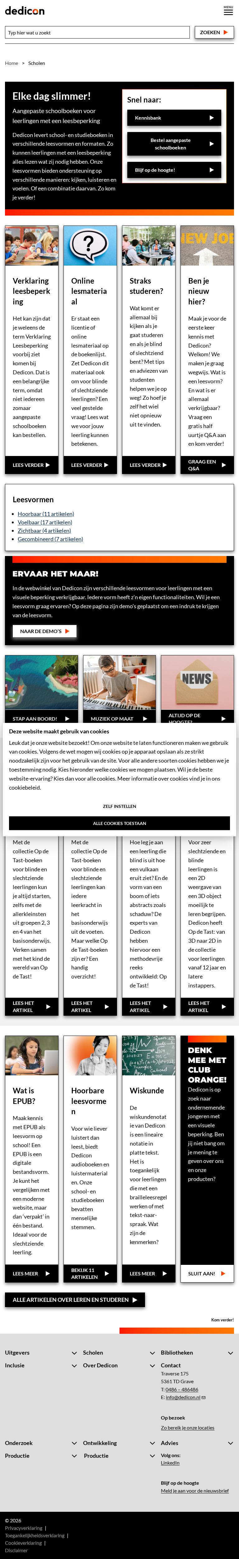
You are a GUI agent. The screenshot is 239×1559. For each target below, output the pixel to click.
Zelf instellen (119, 806)
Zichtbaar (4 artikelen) (44, 530)
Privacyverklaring (23, 1528)
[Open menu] (228, 10)
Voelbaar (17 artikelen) (45, 522)
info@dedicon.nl (183, 1397)
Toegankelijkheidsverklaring (34, 1535)
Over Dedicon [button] (100, 1365)
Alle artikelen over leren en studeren (71, 1299)
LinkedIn (170, 1463)
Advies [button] (169, 1442)
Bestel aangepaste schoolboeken (178, 143)
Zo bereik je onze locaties (187, 1427)
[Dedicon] (25, 10)
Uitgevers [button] (17, 1352)
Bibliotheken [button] (177, 1352)
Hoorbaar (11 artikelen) (46, 513)
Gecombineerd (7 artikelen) (50, 539)
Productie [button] (17, 1455)
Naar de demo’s (41, 631)
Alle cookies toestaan (119, 823)
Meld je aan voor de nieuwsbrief (195, 1490)
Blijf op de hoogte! (155, 170)
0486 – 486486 (182, 1389)
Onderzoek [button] (19, 1442)
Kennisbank (148, 118)
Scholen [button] (93, 1352)
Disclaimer (16, 1550)
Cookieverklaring (23, 1543)
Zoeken (210, 32)
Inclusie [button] (15, 1365)
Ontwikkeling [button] (100, 1442)
